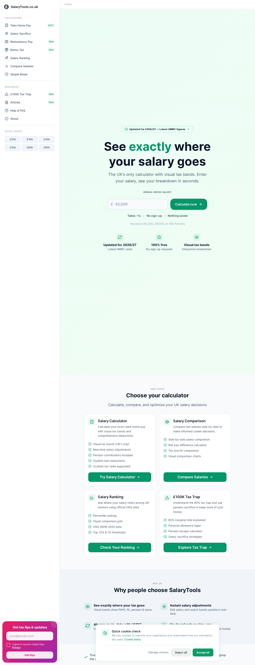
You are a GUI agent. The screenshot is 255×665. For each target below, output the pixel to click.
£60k (30, 147)
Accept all (203, 652)
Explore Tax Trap (192, 547)
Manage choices (158, 652)
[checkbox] (8, 645)
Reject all (181, 652)
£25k (13, 139)
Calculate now (186, 204)
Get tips (30, 655)
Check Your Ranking (117, 547)
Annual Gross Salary (157, 192)
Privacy (16, 647)
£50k (13, 147)
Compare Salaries (193, 477)
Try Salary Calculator (117, 477)
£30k (30, 139)
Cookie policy (132, 639)
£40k (47, 139)
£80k (47, 147)
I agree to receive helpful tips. (28, 646)
